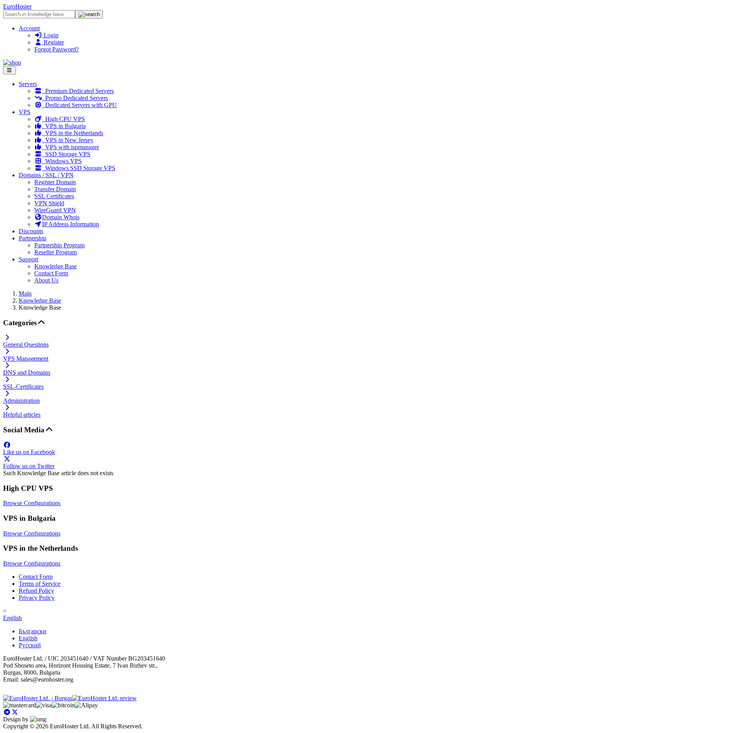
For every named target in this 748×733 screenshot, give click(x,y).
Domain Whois (60, 217)
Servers (28, 84)
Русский (30, 645)
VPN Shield (49, 203)
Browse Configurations (31, 503)
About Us (46, 280)
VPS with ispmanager (70, 147)
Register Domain (55, 182)
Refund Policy (36, 590)
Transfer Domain (55, 189)
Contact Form (51, 273)
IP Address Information (70, 224)
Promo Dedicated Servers (75, 98)
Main (25, 293)
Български (32, 631)
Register (53, 42)
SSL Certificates (54, 196)
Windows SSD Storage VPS (78, 168)
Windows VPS (62, 161)
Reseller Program (55, 252)
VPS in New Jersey (68, 140)
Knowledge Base (55, 266)
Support (28, 259)
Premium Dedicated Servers (78, 91)
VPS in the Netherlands (72, 133)
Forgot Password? (56, 49)
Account (29, 28)
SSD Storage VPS (66, 154)
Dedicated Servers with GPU (79, 105)
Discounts (31, 231)
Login (50, 35)
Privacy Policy (37, 597)
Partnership (32, 238)
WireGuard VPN (55, 210)
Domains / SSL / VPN (46, 175)
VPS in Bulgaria (64, 126)
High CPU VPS (63, 119)
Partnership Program (59, 245)
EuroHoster (17, 6)
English (12, 618)
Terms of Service (39, 583)
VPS (24, 112)
